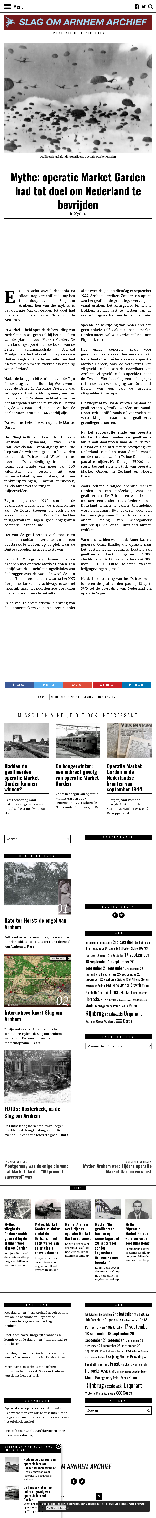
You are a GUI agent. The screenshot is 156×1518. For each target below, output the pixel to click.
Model (89, 1006)
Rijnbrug (94, 1013)
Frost (115, 992)
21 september (113, 968)
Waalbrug (109, 1021)
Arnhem (89, 697)
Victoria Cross (94, 1021)
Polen (133, 1005)
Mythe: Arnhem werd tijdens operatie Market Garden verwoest (78, 1231)
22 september (132, 969)
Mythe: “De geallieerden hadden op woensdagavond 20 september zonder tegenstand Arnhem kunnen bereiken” (107, 1243)
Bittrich (125, 985)
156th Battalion (91, 985)
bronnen (50, 1335)
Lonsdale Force (139, 1000)
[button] (67, 839)
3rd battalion (142, 942)
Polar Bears (120, 1006)
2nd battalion (123, 942)
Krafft (112, 999)
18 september (96, 961)
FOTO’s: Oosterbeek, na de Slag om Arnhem (32, 1112)
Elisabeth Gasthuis (97, 992)
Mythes (80, 214)
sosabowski (114, 1014)
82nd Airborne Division (112, 979)
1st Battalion (91, 943)
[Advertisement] (78, 253)
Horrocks (92, 999)
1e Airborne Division (65, 697)
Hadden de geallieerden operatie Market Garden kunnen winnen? (21, 777)
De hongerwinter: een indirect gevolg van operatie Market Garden (77, 774)
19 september (118, 961)
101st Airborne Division (137, 979)
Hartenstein (140, 992)
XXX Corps (124, 1021)
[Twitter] (143, 6)
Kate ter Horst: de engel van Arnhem (35, 923)
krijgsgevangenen (124, 1000)
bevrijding (112, 985)
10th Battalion (115, 955)
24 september (107, 974)
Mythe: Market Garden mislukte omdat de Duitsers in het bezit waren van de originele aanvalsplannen (47, 1238)
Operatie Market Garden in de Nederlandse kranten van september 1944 (124, 777)
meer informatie (137, 1503)
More (31, 946)
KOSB (104, 999)
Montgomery (106, 697)
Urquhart (133, 1013)
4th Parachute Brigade (100, 948)
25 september (126, 974)
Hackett (126, 992)
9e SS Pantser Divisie (127, 948)
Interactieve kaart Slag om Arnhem (33, 1015)
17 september (137, 954)
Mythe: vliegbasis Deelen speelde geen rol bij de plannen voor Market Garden (16, 1236)
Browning (137, 985)
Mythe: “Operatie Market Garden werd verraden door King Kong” (138, 1233)
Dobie (146, 985)
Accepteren (56, 1508)
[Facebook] (136, 6)
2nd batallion (105, 943)
